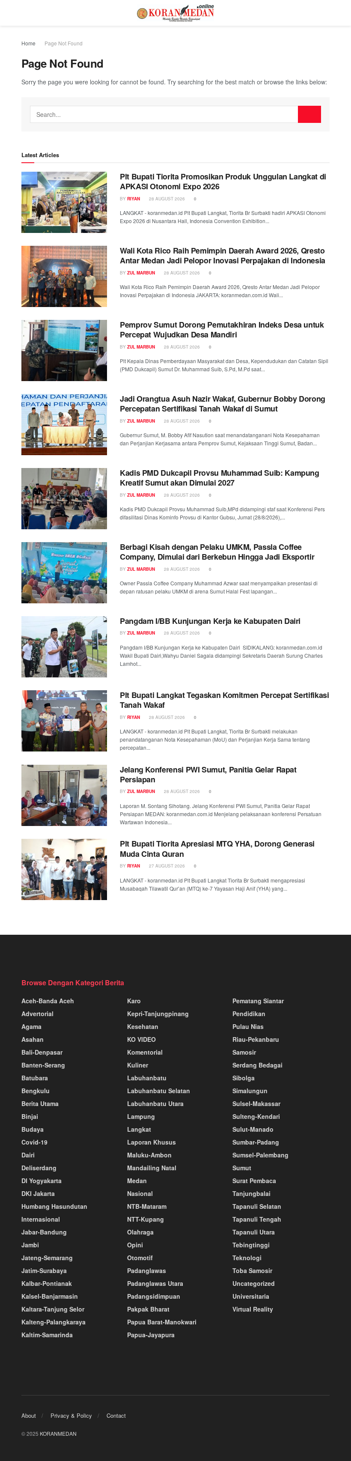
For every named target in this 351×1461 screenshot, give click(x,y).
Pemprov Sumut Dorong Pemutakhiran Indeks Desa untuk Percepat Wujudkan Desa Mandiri (222, 329)
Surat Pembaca (254, 1180)
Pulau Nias (248, 1026)
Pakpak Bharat (148, 1309)
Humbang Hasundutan (54, 1206)
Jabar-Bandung (44, 1232)
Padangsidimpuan (153, 1296)
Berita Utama (40, 1103)
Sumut (241, 1167)
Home (28, 43)
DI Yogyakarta (41, 1180)
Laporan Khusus (151, 1142)
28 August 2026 (166, 199)
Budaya (32, 1129)
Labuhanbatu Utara (155, 1103)
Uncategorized (253, 1283)
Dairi (28, 1155)
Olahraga (140, 1232)
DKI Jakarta (38, 1193)
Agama (31, 1026)
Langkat (139, 1129)
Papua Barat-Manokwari (161, 1322)
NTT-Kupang (145, 1219)
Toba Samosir (252, 1270)
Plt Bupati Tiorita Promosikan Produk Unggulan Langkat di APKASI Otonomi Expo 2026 (223, 181)
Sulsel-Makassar (256, 1103)
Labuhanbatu (147, 1077)
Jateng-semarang (47, 1257)
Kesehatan (142, 1026)
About (28, 1415)
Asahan (32, 1039)
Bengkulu (35, 1090)
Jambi (30, 1244)
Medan (137, 1180)
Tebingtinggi (251, 1244)
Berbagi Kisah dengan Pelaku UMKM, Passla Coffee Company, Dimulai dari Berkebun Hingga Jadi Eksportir (217, 551)
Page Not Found (64, 43)
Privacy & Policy (71, 1415)
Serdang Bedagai (257, 1065)
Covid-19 (34, 1142)
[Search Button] (309, 114)
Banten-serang (43, 1065)
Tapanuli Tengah (256, 1219)
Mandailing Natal (151, 1167)
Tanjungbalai (251, 1193)
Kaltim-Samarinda (47, 1334)
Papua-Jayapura (151, 1334)
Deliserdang (39, 1167)
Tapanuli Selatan (256, 1206)
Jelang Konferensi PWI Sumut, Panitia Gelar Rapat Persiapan (208, 774)
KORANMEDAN (58, 1433)
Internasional (40, 1219)
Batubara (34, 1077)
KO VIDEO (141, 1039)
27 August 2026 (166, 866)
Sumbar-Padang (255, 1142)
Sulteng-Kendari (256, 1116)
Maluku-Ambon (149, 1155)
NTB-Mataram (147, 1206)
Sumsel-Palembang (260, 1155)
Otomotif (140, 1257)
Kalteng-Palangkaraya (53, 1322)
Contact (116, 1415)
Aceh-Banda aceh (47, 1000)
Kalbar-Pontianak (46, 1283)
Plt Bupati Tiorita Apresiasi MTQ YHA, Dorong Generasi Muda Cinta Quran (217, 848)
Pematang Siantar (258, 1000)
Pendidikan (248, 1013)
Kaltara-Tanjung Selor (52, 1309)
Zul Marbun (141, 273)
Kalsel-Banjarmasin (49, 1296)
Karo (134, 1000)
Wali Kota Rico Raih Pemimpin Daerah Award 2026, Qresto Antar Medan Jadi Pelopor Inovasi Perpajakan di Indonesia (222, 255)
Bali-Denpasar (41, 1052)
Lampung (141, 1116)
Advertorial (37, 1013)
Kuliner (137, 1065)
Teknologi (247, 1257)
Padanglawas (146, 1270)
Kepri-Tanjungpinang (158, 1013)
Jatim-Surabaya (44, 1270)
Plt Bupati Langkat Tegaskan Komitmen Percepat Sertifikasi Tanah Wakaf (224, 699)
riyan (133, 199)
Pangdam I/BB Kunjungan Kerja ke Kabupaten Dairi (211, 620)
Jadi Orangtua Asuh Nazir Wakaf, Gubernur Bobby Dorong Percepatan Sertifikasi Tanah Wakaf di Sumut (222, 403)
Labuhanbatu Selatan (158, 1090)
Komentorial (145, 1052)
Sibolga (243, 1077)
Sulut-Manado (253, 1129)
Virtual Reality (252, 1309)
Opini (135, 1244)
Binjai (29, 1116)
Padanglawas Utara (155, 1283)
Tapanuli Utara (253, 1232)
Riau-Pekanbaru (255, 1039)
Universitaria (250, 1296)
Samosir (244, 1052)
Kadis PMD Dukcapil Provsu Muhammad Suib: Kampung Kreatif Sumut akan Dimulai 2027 (219, 477)
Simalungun (250, 1090)
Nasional (140, 1193)
